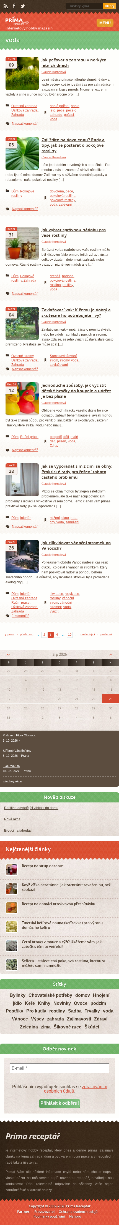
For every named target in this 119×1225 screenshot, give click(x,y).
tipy (52, 522)
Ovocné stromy (22, 356)
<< (8, 654)
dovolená (57, 191)
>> (110, 654)
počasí (69, 115)
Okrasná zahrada (24, 106)
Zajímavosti (79, 1019)
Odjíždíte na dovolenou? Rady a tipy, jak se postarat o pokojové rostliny (73, 145)
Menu (105, 23)
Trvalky (92, 1011)
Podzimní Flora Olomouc (19, 735)
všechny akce (12, 781)
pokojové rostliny (62, 200)
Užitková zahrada (24, 110)
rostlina (55, 285)
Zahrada (17, 115)
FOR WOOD (11, 765)
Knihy (44, 1003)
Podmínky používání (49, 1216)
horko (75, 106)
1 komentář (20, 616)
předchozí (26, 634)
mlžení (55, 518)
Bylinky (17, 995)
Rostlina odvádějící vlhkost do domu (31, 808)
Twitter (23, 6)
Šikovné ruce (67, 1027)
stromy (64, 360)
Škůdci (91, 1027)
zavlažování (59, 365)
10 (69, 634)
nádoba (68, 276)
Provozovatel (44, 1211)
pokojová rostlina (63, 196)
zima (46, 1027)
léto (52, 110)
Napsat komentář (25, 124)
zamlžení (72, 522)
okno (65, 518)
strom (54, 360)
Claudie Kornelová (54, 72)
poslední (106, 634)
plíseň (61, 441)
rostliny (68, 285)
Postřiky (14, 1011)
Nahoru (75, 1216)
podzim (98, 1003)
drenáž (55, 276)
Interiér (25, 518)
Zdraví (54, 446)
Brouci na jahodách (18, 830)
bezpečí (56, 437)
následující (88, 634)
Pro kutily (36, 1011)
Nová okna (12, 819)
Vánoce (20, 1019)
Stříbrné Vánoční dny (17, 750)
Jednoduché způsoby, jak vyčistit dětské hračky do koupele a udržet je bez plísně (76, 390)
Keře (30, 1003)
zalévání (65, 204)
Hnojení (101, 995)
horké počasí (59, 106)
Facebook (14, 6)
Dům (15, 191)
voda (53, 119)
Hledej (109, 6)
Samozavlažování (63, 356)
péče (60, 110)
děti (66, 437)
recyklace (72, 594)
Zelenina (29, 1027)
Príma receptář (17, 21)
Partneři (23, 1211)
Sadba (75, 1011)
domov (82, 995)
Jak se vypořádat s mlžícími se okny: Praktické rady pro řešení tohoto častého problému (77, 471)
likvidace (56, 594)
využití (54, 611)
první (10, 634)
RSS (6, 6)
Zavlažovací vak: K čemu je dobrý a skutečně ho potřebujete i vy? (76, 312)
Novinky (62, 1003)
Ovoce (80, 1003)
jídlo (17, 1003)
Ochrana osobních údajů (78, 1211)
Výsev (37, 1019)
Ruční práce (29, 437)
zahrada (55, 1019)
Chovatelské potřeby (50, 995)
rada (74, 518)
